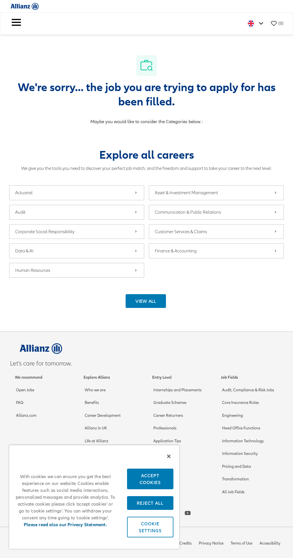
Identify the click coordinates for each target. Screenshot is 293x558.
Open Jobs (25, 390)
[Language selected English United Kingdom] (257, 23)
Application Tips (167, 441)
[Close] (169, 456)
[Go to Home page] (24, 6)
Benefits (92, 402)
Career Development (103, 415)
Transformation (235, 479)
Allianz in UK (96, 428)
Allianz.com (26, 415)
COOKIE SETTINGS (150, 527)
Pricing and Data (236, 466)
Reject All (150, 503)
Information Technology (243, 441)
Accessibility (270, 543)
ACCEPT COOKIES (150, 479)
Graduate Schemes (170, 402)
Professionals (165, 428)
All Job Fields (233, 492)
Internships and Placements (177, 390)
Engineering (232, 415)
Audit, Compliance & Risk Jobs (248, 390)
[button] (146, 301)
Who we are (95, 390)
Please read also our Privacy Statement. (65, 525)
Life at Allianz (96, 441)
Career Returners (168, 415)
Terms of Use (241, 543)
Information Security (240, 453)
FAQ (19, 402)
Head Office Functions (241, 428)
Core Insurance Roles (240, 402)
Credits (185, 543)
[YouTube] (188, 513)
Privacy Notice (211, 543)
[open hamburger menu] (16, 23)
